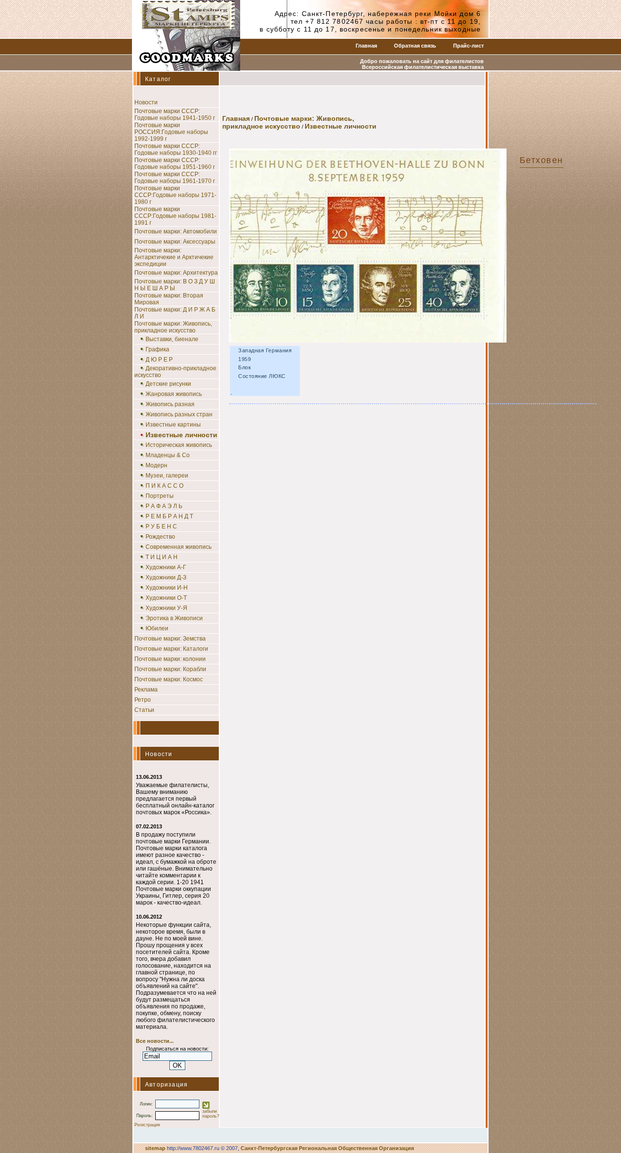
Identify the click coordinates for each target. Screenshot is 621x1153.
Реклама (146, 689)
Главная (366, 46)
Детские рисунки (168, 383)
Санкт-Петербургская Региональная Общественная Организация (327, 1148)
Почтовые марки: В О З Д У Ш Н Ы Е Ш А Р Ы (174, 285)
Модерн (156, 465)
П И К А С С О (164, 485)
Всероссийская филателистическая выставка (423, 67)
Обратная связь (415, 46)
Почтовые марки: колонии (170, 659)
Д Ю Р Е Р (159, 359)
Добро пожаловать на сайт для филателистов (422, 61)
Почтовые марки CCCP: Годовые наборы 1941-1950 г (174, 114)
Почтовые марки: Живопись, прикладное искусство (173, 327)
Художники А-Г (166, 567)
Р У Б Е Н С (161, 526)
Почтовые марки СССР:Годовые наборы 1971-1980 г (175, 195)
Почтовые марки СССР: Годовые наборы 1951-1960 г (174, 163)
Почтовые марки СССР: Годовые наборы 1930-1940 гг (175, 149)
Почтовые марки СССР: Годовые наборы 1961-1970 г (174, 177)
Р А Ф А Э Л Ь (164, 506)
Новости (146, 102)
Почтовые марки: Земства (170, 638)
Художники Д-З (166, 577)
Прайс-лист (468, 46)
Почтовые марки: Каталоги (171, 648)
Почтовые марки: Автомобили (175, 231)
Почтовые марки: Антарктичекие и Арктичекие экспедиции (173, 257)
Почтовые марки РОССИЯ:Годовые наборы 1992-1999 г (171, 132)
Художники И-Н (167, 587)
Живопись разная (170, 404)
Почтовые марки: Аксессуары (174, 241)
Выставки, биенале (172, 339)
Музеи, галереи (167, 475)
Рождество (160, 536)
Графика (157, 349)
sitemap (155, 1148)
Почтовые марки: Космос (168, 679)
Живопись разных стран (179, 414)
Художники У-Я (166, 608)
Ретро (142, 699)
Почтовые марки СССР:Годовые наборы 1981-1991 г (175, 216)
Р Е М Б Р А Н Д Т (169, 516)
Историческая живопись (179, 445)
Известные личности (340, 126)
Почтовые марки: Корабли (170, 669)
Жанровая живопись (174, 394)
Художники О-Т (166, 597)
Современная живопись (179, 547)
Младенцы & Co (168, 455)
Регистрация (147, 1124)
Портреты (160, 496)
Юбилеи (157, 628)
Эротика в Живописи (174, 618)
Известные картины (173, 424)
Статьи (144, 710)
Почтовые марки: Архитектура (176, 272)
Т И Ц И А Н (162, 557)
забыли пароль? (210, 1114)
